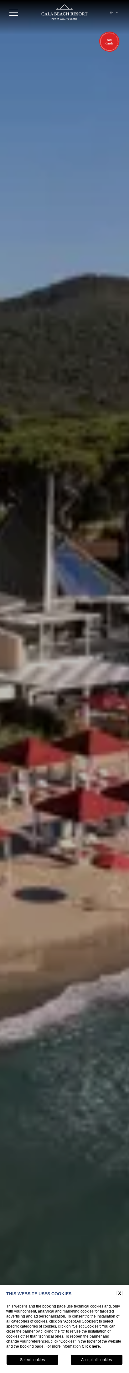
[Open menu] (13, 12)
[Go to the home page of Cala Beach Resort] (64, 12)
